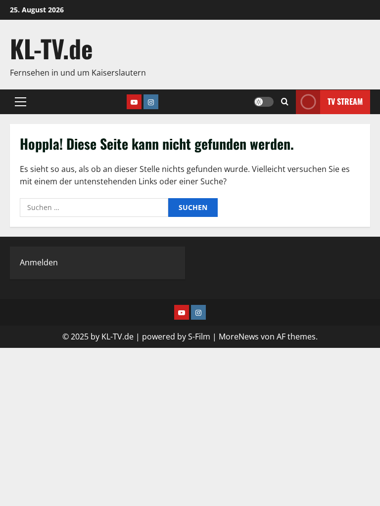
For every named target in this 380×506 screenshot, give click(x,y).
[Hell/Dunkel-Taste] (264, 102)
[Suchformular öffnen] (284, 101)
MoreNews (239, 336)
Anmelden (39, 262)
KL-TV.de (51, 48)
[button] (20, 101)
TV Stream (345, 101)
